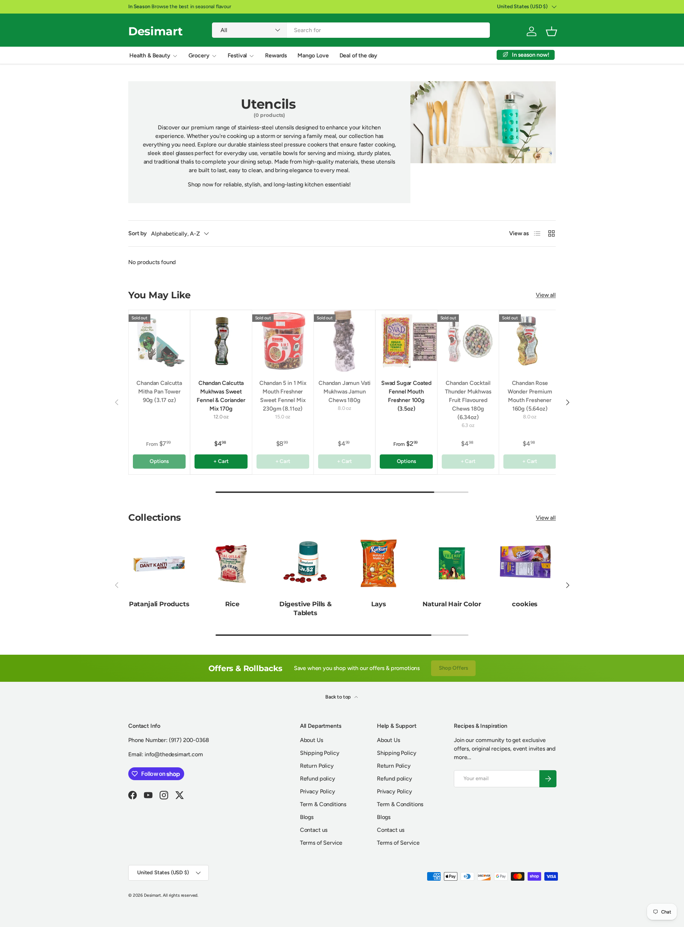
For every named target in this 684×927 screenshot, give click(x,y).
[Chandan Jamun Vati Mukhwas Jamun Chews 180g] (344, 340)
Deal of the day (359, 55)
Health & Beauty (149, 55)
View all (546, 295)
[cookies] (524, 563)
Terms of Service (321, 842)
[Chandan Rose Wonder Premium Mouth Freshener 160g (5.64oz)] (529, 340)
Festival (237, 55)
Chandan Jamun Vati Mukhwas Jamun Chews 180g (344, 391)
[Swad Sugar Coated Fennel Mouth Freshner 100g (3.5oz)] (406, 340)
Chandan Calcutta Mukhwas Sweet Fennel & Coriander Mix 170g (221, 396)
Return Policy (317, 765)
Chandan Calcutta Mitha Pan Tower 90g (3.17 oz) (159, 391)
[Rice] (232, 563)
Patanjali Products (159, 604)
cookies (525, 604)
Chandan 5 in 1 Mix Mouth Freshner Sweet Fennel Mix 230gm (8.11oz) (282, 396)
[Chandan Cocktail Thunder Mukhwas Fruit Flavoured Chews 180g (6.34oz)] (468, 340)
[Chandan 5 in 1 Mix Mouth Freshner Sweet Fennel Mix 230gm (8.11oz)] (283, 340)
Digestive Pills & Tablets (305, 608)
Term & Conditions (323, 804)
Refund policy (317, 778)
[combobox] (351, 30)
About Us (311, 740)
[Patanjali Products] (159, 563)
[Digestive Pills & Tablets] (305, 563)
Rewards (276, 55)
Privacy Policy (317, 791)
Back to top (338, 697)
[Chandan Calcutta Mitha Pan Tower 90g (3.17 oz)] (159, 340)
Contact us (313, 829)
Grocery (198, 55)
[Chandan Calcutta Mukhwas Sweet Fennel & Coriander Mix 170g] (221, 340)
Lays (378, 604)
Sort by (137, 233)
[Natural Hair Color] (451, 563)
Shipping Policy (320, 753)
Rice (232, 604)
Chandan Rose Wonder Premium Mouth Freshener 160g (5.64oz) (530, 396)
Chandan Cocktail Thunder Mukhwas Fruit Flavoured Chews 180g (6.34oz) (468, 400)
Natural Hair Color (452, 604)
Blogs (307, 817)
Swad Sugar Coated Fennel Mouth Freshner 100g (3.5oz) (406, 396)
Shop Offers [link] (453, 668)
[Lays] (378, 563)
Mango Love (312, 55)
